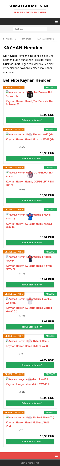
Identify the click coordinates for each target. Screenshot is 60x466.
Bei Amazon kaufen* (31, 120)
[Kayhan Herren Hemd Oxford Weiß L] (30, 341)
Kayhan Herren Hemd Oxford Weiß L (28, 346)
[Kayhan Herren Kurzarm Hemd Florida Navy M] (30, 259)
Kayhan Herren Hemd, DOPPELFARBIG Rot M (30, 183)
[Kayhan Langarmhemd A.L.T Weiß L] (30, 379)
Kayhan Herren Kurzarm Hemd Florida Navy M (29, 267)
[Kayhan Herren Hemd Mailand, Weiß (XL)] (30, 417)
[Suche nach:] (30, 28)
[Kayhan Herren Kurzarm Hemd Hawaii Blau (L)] (30, 217)
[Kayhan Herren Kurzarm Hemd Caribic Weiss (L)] (30, 301)
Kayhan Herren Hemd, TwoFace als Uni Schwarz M (29, 103)
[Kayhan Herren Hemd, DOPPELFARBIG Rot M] (30, 174)
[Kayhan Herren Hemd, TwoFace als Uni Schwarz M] (30, 94)
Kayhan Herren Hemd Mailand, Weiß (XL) (28, 424)
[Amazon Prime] (49, 109)
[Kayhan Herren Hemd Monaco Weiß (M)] (30, 134)
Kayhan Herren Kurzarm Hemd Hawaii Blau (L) (29, 225)
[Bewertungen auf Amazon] (12, 147)
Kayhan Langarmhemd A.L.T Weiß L (28, 384)
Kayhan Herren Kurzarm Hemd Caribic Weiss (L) (29, 309)
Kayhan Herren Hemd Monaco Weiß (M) (30, 139)
